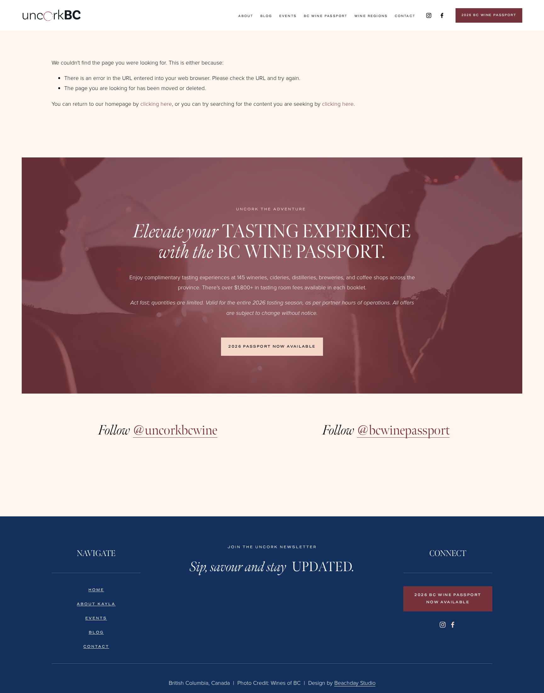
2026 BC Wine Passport (489, 15)
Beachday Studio (355, 682)
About (245, 16)
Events (288, 16)
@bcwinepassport (403, 430)
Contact (405, 16)
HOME (96, 590)
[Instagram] (429, 15)
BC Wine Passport (326, 16)
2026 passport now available (271, 346)
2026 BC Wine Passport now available (447, 599)
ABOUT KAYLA (96, 604)
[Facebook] (442, 15)
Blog (266, 16)
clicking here (156, 103)
